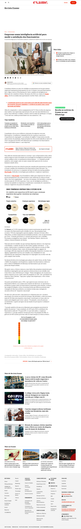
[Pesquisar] (9, 3)
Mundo (16, 478)
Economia (7, 495)
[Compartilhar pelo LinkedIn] (10, 78)
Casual (16, 481)
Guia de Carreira (29, 493)
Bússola (38, 489)
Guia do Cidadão (29, 483)
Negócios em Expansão (40, 519)
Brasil (6, 490)
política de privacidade (34, 526)
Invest (6, 507)
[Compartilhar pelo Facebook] (8, 78)
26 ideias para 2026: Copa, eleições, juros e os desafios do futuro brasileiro (66, 60)
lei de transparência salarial (46, 526)
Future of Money (17, 494)
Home (6, 31)
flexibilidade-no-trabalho (34, 355)
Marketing (17, 483)
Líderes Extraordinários (40, 501)
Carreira (7, 493)
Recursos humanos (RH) (12, 357)
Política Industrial (41, 507)
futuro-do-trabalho (33, 357)
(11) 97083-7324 (68, 516)
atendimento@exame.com (68, 502)
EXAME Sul (39, 486)
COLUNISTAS (8, 512)
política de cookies (23, 526)
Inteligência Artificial (7, 504)
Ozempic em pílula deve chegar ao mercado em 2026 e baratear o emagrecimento (65, 54)
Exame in (53, 488)
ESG (6, 498)
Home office (22, 355)
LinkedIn (64, 483)
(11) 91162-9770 (68, 496)
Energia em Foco (41, 495)
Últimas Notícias (9, 484)
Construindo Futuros (40, 492)
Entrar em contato (66, 494)
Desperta (53, 493)
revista (53, 483)
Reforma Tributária (41, 481)
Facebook (64, 488)
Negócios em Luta (41, 504)
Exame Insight (8, 500)
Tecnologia (17, 491)
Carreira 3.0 (53, 491)
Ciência (17, 497)
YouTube (64, 481)
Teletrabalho (23, 357)
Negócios (7, 510)
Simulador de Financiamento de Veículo (29, 512)
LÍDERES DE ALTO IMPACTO (8, 487)
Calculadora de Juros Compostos (29, 507)
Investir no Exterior (41, 498)
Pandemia (43, 357)
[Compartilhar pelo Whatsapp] (5, 78)
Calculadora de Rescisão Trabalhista (28, 502)
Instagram (64, 486)
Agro (52, 503)
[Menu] (6, 3)
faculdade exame (53, 479)
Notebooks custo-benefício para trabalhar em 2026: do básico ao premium (28, 124)
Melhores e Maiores (41, 513)
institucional (8, 526)
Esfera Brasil (50, 461)
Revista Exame (12, 8)
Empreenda (53, 506)
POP (16, 500)
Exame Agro (18, 488)
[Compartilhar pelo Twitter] (15, 78)
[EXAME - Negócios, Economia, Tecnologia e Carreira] (40, 2)
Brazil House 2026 (41, 484)
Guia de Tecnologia (27, 486)
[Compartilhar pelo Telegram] (13, 78)
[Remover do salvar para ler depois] (20, 78)
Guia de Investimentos (28, 490)
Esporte (17, 486)
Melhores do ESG (41, 516)
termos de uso (15, 526)
